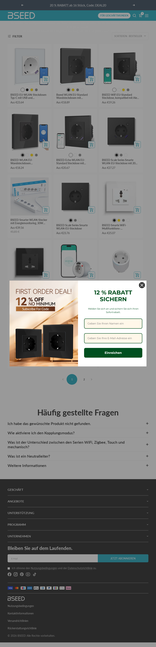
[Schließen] (141, 285)
